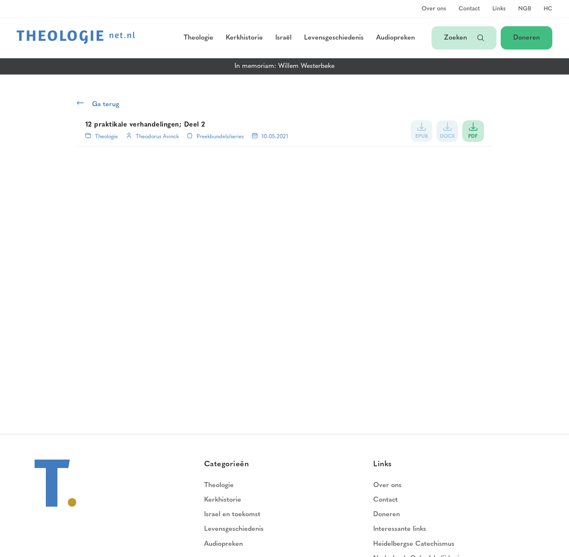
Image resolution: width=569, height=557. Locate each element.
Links (499, 9)
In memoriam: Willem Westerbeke (284, 66)
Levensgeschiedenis (334, 38)
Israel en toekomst (232, 514)
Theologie (198, 38)
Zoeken (456, 38)
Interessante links (399, 529)
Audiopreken (395, 38)
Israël (283, 38)
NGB (524, 9)
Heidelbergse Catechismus (413, 544)
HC (548, 9)
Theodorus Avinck (157, 136)
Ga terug (105, 104)
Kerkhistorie (244, 38)
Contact (469, 9)
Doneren (526, 38)
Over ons (434, 9)
